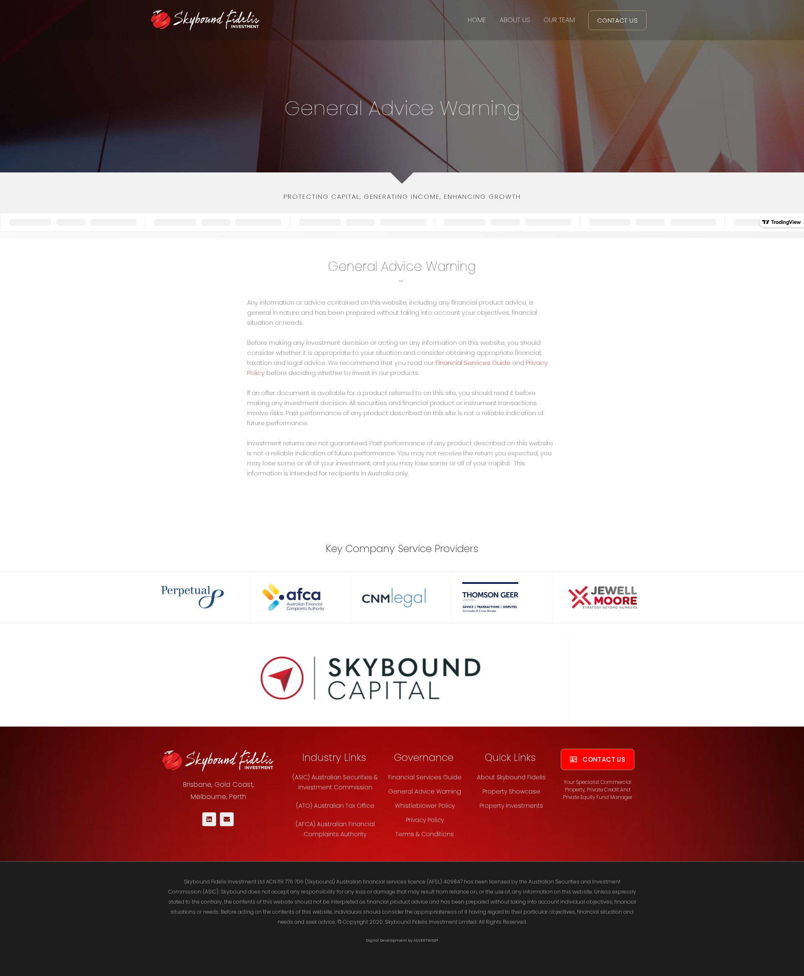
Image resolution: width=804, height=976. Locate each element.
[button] (617, 20)
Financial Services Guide (473, 362)
